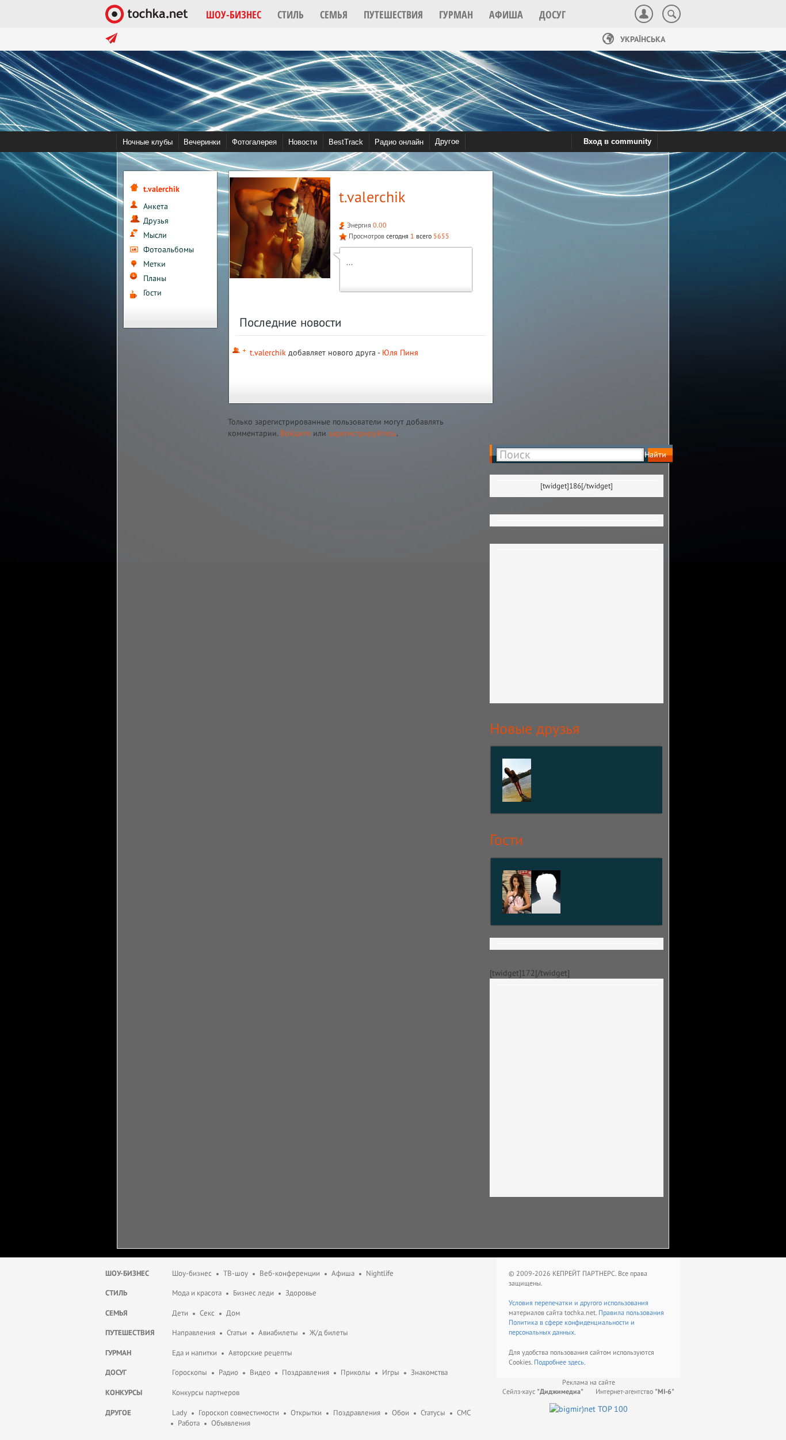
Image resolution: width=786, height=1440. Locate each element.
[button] (233, 14)
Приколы (356, 1372)
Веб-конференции (290, 1273)
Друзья (156, 220)
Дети (180, 1313)
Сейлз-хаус (542, 1391)
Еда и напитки (194, 1353)
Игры (390, 1372)
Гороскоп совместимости (239, 1413)
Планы (154, 278)
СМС (464, 1413)
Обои (400, 1413)
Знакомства (429, 1372)
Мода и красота (197, 1293)
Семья (116, 1313)
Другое (447, 141)
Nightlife (380, 1273)
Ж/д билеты (329, 1332)
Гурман (118, 1353)
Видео (260, 1372)
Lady (179, 1413)
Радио (228, 1372)
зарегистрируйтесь (362, 433)
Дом (233, 1313)
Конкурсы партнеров (205, 1392)
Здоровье (300, 1293)
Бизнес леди (253, 1293)
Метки (154, 264)
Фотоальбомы (168, 249)
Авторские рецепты (260, 1353)
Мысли (155, 235)
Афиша (342, 1273)
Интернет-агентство (635, 1391)
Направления (193, 1332)
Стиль (116, 1293)
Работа (189, 1423)
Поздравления (305, 1372)
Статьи (237, 1332)
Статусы (433, 1413)
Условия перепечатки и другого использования (578, 1302)
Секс (207, 1313)
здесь (576, 1362)
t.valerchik (268, 352)
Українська (641, 39)
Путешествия (130, 1332)
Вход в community (617, 141)
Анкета (155, 206)
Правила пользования (631, 1312)
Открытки (306, 1413)
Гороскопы (189, 1372)
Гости (152, 292)
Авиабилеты (278, 1332)
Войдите (295, 433)
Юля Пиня (400, 352)
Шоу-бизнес (127, 1273)
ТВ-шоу (235, 1273)
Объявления (230, 1423)
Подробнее (551, 1362)
